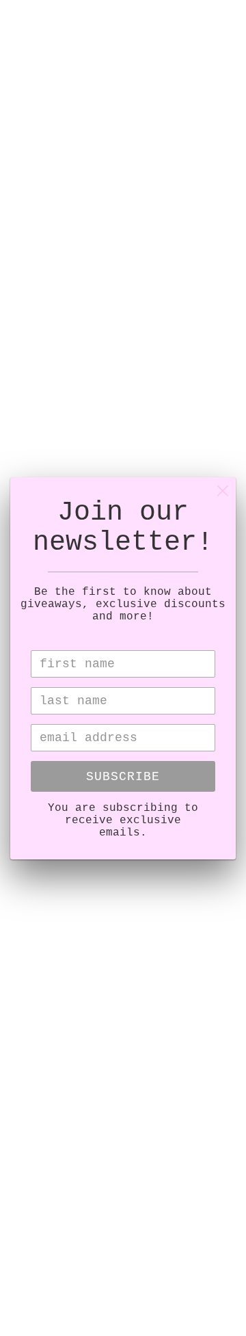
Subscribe (123, 777)
